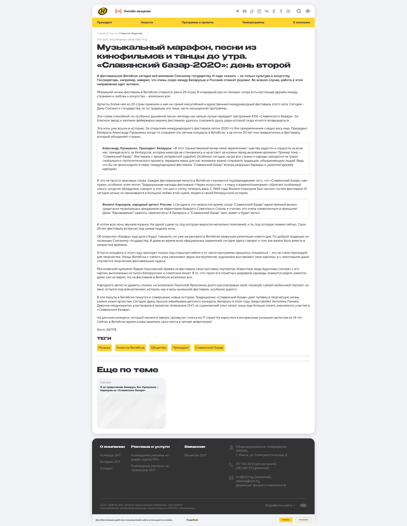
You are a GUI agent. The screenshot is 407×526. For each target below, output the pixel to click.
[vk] (267, 11)
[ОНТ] (103, 11)
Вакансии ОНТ (195, 455)
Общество (158, 348)
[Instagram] (259, 11)
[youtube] (245, 11)
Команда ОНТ (110, 455)
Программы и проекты (198, 22)
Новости (147, 22)
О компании (301, 22)
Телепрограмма (253, 22)
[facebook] (281, 11)
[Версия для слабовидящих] (308, 11)
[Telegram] (237, 11)
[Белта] (301, 505)
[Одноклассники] (274, 11)
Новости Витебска (131, 348)
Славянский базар (209, 348)
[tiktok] (252, 11)
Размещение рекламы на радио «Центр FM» (150, 457)
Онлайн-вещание (137, 11)
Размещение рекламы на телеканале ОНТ (150, 468)
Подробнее (192, 520)
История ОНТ (110, 462)
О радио (106, 468)
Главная (101, 33)
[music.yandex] (288, 11)
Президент (104, 22)
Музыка (104, 348)
